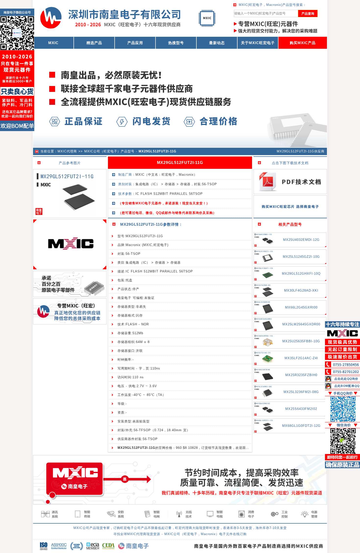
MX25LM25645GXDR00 (301, 324)
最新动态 (217, 43)
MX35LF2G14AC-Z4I (301, 358)
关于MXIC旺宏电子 (258, 43)
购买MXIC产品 (303, 43)
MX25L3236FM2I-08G (301, 392)
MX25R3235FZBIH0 (301, 375)
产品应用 (135, 43)
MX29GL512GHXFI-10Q (301, 273)
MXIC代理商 (67, 151)
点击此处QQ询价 (346, 379)
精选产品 (94, 43)
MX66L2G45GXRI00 (301, 307)
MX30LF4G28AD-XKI (301, 290)
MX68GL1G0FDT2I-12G (301, 426)
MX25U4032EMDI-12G (301, 240)
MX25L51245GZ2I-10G (301, 256)
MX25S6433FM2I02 (301, 409)
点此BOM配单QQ (347, 386)
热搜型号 (176, 43)
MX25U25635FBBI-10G (301, 341)
